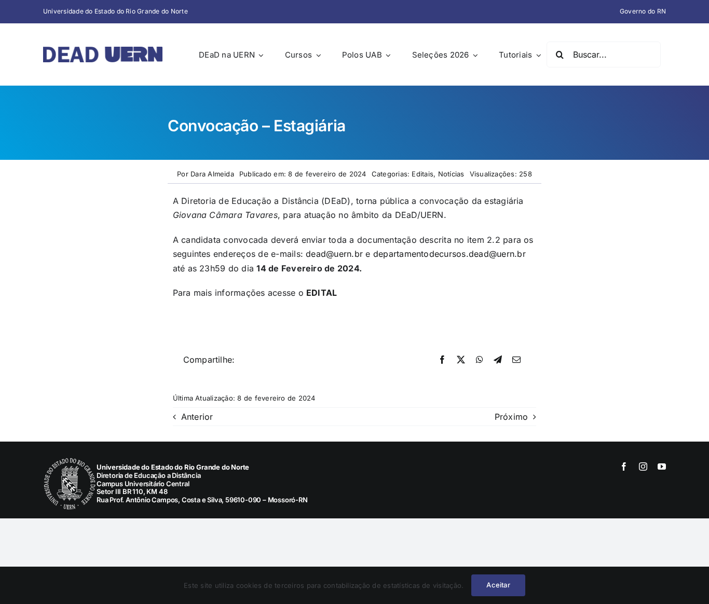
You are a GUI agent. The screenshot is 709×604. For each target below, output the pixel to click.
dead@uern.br (334, 254)
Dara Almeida (212, 174)
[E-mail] (516, 360)
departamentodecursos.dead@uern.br (449, 254)
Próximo (511, 416)
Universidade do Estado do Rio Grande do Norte (115, 11)
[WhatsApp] (479, 360)
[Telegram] (497, 360)
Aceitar (498, 585)
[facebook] (624, 466)
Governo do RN (643, 11)
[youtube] (662, 466)
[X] (461, 360)
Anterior (197, 416)
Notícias (451, 174)
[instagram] (643, 466)
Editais (422, 174)
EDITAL (321, 292)
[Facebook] (442, 360)
